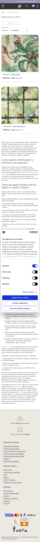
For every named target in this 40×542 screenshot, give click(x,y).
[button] (35, 38)
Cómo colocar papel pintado (13, 454)
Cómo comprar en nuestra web (14, 451)
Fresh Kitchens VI (18, 126)
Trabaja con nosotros (10, 498)
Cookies (6, 459)
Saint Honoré (7, 347)
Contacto (6, 501)
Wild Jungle (15, 74)
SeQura (6, 477)
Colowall (6, 503)
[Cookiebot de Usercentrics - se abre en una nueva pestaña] (29, 232)
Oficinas (6, 496)
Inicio (3, 12)
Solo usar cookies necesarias (20, 308)
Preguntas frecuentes (11, 446)
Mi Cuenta (37, 6)
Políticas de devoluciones (12, 482)
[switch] (35, 272)
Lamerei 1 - (7, 74)
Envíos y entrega (9, 480)
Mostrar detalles (28, 292)
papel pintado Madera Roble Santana (14, 229)
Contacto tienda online (11, 449)
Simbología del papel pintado (13, 456)
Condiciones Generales (11, 472)
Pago (5, 475)
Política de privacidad (11, 461)
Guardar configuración (20, 303)
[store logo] (19, 6)
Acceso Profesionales (11, 493)
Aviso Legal (7, 470)
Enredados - (7, 126)
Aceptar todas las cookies (20, 297)
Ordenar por (5, 30)
